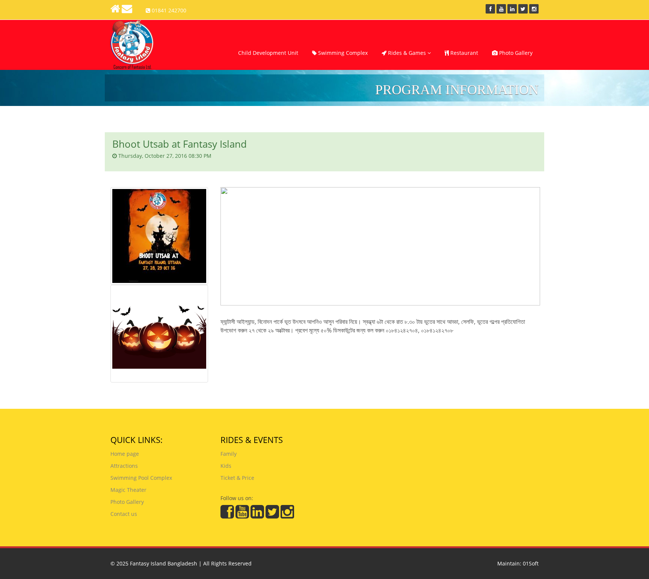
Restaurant (463, 52)
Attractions (124, 465)
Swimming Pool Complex (141, 477)
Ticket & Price (237, 477)
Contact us (123, 513)
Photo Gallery (515, 52)
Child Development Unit (268, 52)
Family (228, 453)
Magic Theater (128, 489)
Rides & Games (406, 52)
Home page (124, 453)
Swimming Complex (342, 52)
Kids (225, 465)
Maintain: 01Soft (518, 563)
